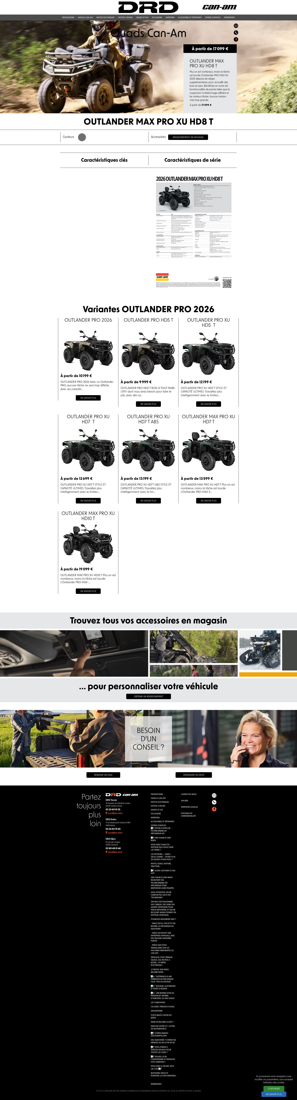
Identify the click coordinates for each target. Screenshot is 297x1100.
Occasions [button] (157, 18)
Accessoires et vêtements (162, 822)
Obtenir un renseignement (148, 697)
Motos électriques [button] (105, 18)
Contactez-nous (188, 794)
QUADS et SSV (157, 810)
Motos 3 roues (158, 806)
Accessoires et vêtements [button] (190, 18)
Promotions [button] (68, 18)
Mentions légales (189, 807)
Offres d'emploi (158, 826)
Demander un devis (193, 775)
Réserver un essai (103, 775)
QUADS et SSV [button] (142, 18)
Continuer (274, 1089)
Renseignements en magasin (188, 137)
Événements (156, 1084)
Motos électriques (160, 802)
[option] (148, 66)
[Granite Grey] (82, 137)
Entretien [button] (170, 18)
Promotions (157, 794)
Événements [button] (229, 18)
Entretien (155, 818)
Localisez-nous (115, 813)
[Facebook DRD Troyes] (236, 39)
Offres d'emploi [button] (212, 18)
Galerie (184, 801)
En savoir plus (274, 1094)
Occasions (156, 814)
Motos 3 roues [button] (125, 18)
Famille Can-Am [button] (85, 18)
